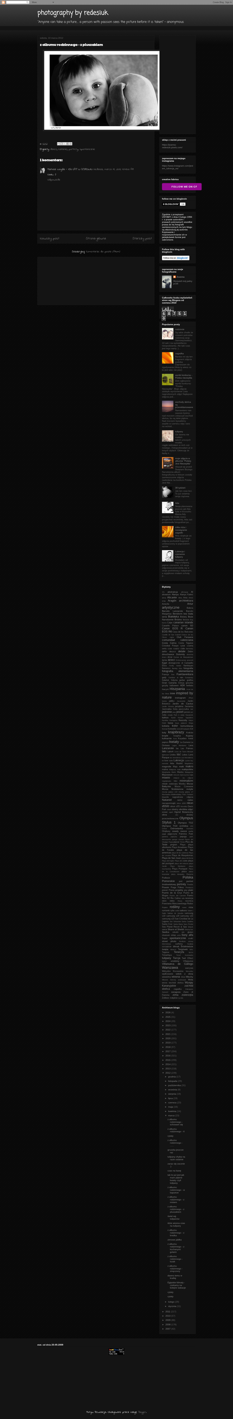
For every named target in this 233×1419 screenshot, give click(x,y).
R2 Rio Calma (173, 898)
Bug (191, 620)
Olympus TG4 (169, 826)
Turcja (176, 958)
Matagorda (189, 772)
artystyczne (170, 607)
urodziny (175, 961)
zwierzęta (187, 994)
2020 (168, 1038)
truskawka (189, 955)
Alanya (175, 594)
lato (164, 751)
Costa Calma (169, 643)
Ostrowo (189, 829)
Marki (174, 772)
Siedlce (165, 932)
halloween (174, 685)
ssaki (190, 938)
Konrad (165, 729)
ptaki (190, 890)
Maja (175, 767)
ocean (165, 812)
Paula (171, 842)
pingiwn (173, 845)
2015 (168, 1060)
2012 (168, 1073)
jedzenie (167, 711)
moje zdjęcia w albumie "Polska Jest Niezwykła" (183, 461)
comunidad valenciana (177, 639)
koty (164, 732)
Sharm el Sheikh (176, 929)
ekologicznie (174, 663)
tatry (191, 949)
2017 (168, 1051)
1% (163, 592)
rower (184, 907)
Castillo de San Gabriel (171, 635)
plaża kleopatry (177, 874)
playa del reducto (181, 863)
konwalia (172, 729)
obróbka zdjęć (186, 809)
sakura (183, 910)
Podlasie (166, 878)
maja (171, 1107)
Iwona (164, 701)
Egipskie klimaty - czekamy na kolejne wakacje (177, 1285)
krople (165, 735)
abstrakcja (173, 592)
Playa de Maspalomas (182, 855)
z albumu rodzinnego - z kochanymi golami (176, 1248)
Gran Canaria (169, 682)
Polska (188, 877)
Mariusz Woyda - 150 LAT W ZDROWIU (70, 169)
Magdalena (189, 763)
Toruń (178, 955)
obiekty (175, 809)
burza (164, 623)
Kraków (189, 733)
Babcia (190, 608)
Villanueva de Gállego (177, 963)
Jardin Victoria (168, 706)
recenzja (189, 898)
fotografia (188, 668)
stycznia (172, 1306)
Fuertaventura (185, 674)
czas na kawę (174, 1170)
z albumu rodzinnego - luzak (175, 1259)
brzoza (186, 620)
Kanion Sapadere (185, 718)
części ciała (179, 648)
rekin (164, 901)
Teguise (165, 952)
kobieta (165, 726)
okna (164, 814)
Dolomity (180, 654)
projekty (179, 890)
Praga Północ (177, 887)
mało (179, 769)
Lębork (170, 752)
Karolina (165, 720)
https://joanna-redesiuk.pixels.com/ (172, 146)
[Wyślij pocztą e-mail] (58, 143)
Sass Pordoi (188, 924)
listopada (173, 1081)
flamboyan (188, 666)
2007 (168, 1329)
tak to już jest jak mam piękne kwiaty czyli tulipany (176, 1179)
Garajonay (189, 677)
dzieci (53, 149)
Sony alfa (187, 934)
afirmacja (184, 592)
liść (179, 754)
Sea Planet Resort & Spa (174, 927)
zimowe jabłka (175, 1239)
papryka (174, 837)
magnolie (166, 766)
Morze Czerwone (184, 786)
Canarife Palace (170, 626)
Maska (180, 772)
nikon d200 (181, 803)
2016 (168, 1055)
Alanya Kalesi (186, 594)
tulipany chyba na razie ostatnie (176, 1158)
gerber (182, 680)
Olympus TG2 (185, 822)
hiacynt (165, 689)
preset (165, 890)
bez (185, 613)
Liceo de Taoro (181, 752)
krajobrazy (176, 732)
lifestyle (190, 752)
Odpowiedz (54, 180)
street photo (169, 941)
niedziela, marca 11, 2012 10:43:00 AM (113, 169)
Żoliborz (165, 998)
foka (180, 668)
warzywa (189, 968)
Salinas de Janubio (175, 913)
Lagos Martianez (179, 745)
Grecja (181, 683)
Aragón (172, 600)
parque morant (178, 839)
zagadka (179, 353)
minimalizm (186, 780)
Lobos (185, 755)
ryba (172, 910)
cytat (182, 646)
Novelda (184, 806)
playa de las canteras (180, 853)
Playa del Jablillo (181, 861)
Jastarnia (189, 706)
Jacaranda (181, 701)
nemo (179, 800)
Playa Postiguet (180, 869)
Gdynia (174, 680)
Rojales (165, 907)
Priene (172, 890)
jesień (179, 711)
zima (175, 994)
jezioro (187, 712)
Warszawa (170, 967)
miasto (166, 777)
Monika (182, 784)
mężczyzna (184, 775)
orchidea (183, 826)
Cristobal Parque (170, 646)
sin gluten (187, 932)
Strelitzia (182, 941)
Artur (190, 603)
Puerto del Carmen (178, 895)
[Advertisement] (96, 280)
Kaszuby (183, 720)
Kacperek (189, 715)
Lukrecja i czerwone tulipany (180, 554)
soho (179, 935)
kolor (175, 725)
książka (177, 736)
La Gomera (185, 742)
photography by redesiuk (72, 13)
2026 (168, 1012)
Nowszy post (49, 238)
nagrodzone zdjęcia (182, 797)
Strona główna (96, 238)
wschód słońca (176, 983)
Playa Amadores (179, 847)
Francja (165, 674)
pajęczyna (172, 834)
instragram (180, 697)
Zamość (165, 992)
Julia (164, 715)
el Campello (187, 663)
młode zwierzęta (170, 784)
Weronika (189, 971)
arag (163, 601)
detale (181, 651)
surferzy (179, 944)
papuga (183, 837)
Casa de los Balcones (183, 632)
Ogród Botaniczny (183, 812)
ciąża (172, 637)
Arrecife (165, 604)
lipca (170, 1098)
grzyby (165, 685)
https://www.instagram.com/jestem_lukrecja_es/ (177, 167)
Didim (190, 651)
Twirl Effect (187, 958)
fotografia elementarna (177, 671)
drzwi (170, 657)
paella (191, 831)
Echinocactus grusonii (184, 660)
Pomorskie (168, 881)
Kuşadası (182, 738)
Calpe (169, 623)
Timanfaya (167, 955)
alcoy (164, 598)
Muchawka (166, 794)
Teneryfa (179, 952)
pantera (165, 837)
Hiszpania (177, 689)
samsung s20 (172, 916)
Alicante (172, 597)
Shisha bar (189, 929)
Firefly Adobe (175, 666)
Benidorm (177, 613)
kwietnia (172, 1111)
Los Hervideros (187, 758)
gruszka (189, 683)
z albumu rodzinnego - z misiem (176, 1199)
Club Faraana (185, 637)
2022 (168, 1029)
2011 (168, 1311)
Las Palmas (187, 748)
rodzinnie (179, 329)
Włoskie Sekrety (169, 980)
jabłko (171, 701)
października (174, 1085)
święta (165, 949)
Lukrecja (179, 760)
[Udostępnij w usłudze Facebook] (67, 143)
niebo (190, 800)
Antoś (191, 598)
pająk (164, 834)
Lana (191, 745)
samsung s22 (186, 916)
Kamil (173, 718)
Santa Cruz (167, 924)
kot (191, 729)
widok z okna (184, 973)
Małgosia (172, 769)
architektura (186, 600)
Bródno (178, 619)
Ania (185, 598)
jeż (192, 712)
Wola (190, 979)
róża (191, 907)
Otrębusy (166, 831)
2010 (168, 1316)
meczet (176, 775)
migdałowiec (166, 781)
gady (164, 677)
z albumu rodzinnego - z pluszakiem (176, 1209)
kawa (170, 723)
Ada (177, 503)
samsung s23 (168, 919)
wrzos (164, 983)
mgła (191, 775)
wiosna (176, 976)
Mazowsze (167, 774)
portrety (73, 149)
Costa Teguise (185, 643)
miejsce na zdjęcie (183, 778)
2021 (168, 1034)
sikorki (175, 932)
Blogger (142, 1412)
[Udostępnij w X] (64, 143)
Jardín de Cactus (182, 703)
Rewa (180, 901)
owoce (183, 831)
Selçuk (190, 927)
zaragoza (176, 992)
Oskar (164, 829)
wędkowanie (167, 974)
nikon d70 (174, 806)
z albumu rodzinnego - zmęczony (175, 1269)
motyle (189, 789)
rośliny (175, 907)
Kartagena (173, 720)
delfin (164, 651)
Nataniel (62, 149)
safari (177, 911)
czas (170, 648)
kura (175, 738)
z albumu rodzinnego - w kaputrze (176, 1190)
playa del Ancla (187, 858)
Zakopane (189, 989)
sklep (173, 935)
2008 (168, 1324)
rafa (182, 898)
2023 (168, 1025)
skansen (166, 935)
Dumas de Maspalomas (183, 657)
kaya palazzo (181, 723)
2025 (168, 1017)
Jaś (191, 709)
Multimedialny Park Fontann (182, 794)
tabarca (173, 949)
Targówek (183, 949)
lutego (171, 1301)
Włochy (189, 976)
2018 (168, 1047)
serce (164, 929)
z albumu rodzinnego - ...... (175, 1143)
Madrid (179, 763)
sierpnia (172, 1094)
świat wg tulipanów (173, 1217)
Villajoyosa (188, 961)
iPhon (191, 698)
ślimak (176, 946)
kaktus (165, 717)
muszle (165, 797)
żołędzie (174, 998)
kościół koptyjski (183, 729)
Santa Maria (178, 924)
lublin (171, 761)
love (166, 761)
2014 (168, 1064)
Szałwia (190, 944)
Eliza (164, 666)
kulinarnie (167, 738)
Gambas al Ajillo (175, 677)
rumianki (166, 910)
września (173, 1089)
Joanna (180, 277)
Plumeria (189, 874)
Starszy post (142, 238)
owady (175, 831)
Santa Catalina (187, 921)
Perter (182, 842)
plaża (184, 871)
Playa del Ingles (168, 861)
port (180, 881)
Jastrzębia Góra (169, 709)
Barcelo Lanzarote (172, 611)
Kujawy (189, 735)
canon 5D (187, 625)
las (177, 748)
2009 (168, 1320)
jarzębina (179, 706)
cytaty (170, 1136)
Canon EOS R (172, 628)
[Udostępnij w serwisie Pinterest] (70, 143)
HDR (182, 685)
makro (189, 766)
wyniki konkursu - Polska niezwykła (183, 376)
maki (181, 766)
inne (172, 693)
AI (192, 592)
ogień (171, 812)
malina (165, 769)
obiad (169, 809)
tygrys (164, 961)
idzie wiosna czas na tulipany (176, 1224)
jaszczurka (184, 709)
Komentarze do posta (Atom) (103, 252)
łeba (172, 763)
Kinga (191, 723)
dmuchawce (168, 654)
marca (171, 1115)
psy (186, 890)
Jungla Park (172, 715)
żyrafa (180, 998)
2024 (168, 1021)
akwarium (166, 594)
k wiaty (181, 715)
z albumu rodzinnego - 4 (176, 1130)
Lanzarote (168, 748)
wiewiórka (166, 977)
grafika (190, 680)
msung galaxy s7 (186, 792)
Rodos (190, 903)
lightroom (165, 755)
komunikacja (187, 726)
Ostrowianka (176, 828)
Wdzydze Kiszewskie (172, 971)
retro (172, 900)
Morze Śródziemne (172, 789)
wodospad (182, 980)
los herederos (175, 758)
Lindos (173, 755)
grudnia (172, 1076)
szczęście (166, 946)
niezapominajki (169, 803)
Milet (175, 781)
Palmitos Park (186, 834)
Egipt (164, 663)
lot (163, 761)
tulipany (179, 431)
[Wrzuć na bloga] (61, 143)
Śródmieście (187, 946)
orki (191, 826)
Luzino (187, 761)
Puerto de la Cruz (172, 892)
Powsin (165, 887)
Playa (182, 845)
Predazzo (189, 887)
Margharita (166, 772)
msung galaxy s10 (169, 792)
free (172, 674)
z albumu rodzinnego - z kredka (176, 1233)
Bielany (183, 617)
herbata (189, 685)
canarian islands (183, 622)
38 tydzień (180, 487)
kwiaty (174, 742)
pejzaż (176, 842)
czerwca (172, 1102)
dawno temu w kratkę (175, 1276)
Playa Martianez (178, 866)
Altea (180, 598)
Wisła (183, 977)
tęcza (191, 952)
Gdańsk (165, 680)
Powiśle (190, 884)
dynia (164, 660)
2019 (168, 1042)
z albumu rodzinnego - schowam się (175, 1122)
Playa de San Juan (171, 858)
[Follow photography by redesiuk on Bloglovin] (175, 259)
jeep (174, 712)
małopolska (187, 769)
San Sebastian (175, 921)
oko (176, 815)
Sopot (164, 938)
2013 (168, 1068)
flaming (174, 668)
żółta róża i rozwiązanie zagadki (181, 530)
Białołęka (173, 616)
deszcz (172, 651)
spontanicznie (87, 149)
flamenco (166, 668)
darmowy (189, 649)
